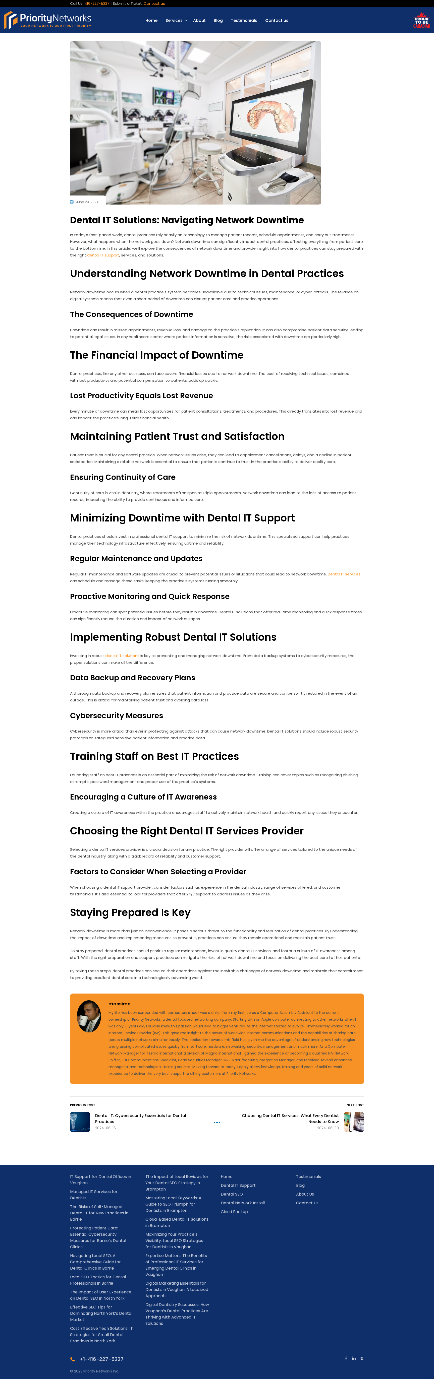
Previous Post (82, 1105)
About (199, 20)
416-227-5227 (97, 3)
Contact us (154, 3)
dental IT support (103, 255)
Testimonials (244, 20)
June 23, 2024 (87, 202)
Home (151, 20)
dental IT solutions (122, 655)
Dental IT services (344, 574)
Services (174, 20)
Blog (218, 20)
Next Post (355, 1105)
